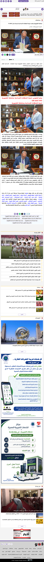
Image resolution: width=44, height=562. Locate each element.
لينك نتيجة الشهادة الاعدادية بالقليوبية (15, 220)
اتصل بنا (24, 557)
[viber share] (15, 214)
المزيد (22, 314)
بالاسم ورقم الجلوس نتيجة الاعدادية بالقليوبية (22, 223)
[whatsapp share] (5, 55)
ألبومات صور (7, 551)
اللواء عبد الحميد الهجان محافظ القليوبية (30, 216)
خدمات (40, 551)
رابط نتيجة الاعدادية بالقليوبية (31, 220)
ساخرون (13, 551)
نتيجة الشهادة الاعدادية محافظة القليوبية (11, 218)
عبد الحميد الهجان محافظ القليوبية (12, 216)
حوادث (15, 548)
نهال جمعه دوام (38, 55)
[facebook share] (10, 55)
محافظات (11, 548)
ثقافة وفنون (21, 548)
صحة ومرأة (24, 551)
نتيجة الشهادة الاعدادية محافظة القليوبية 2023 (31, 218)
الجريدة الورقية (22, 1)
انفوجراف (40, 554)
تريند (3, 551)
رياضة (30, 548)
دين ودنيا (18, 551)
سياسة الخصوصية (17, 557)
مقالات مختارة (35, 551)
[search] (1, 9)
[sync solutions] (29, 560)
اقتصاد (26, 548)
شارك (13, 54)
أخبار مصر (39, 548)
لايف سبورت (4, 554)
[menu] (42, 9)
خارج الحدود (5, 548)
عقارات (29, 551)
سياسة (34, 548)
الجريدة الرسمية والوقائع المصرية (15, 554)
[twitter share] (7, 55)
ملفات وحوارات (34, 554)
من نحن (28, 557)
